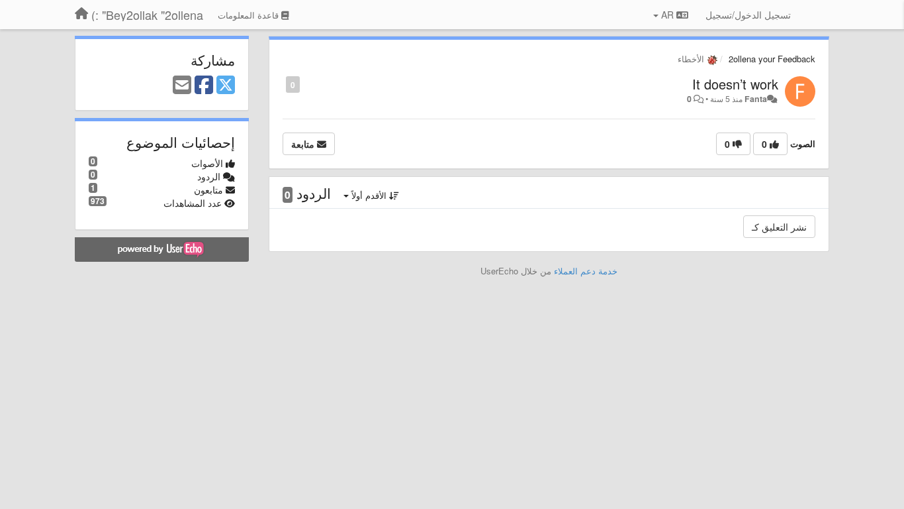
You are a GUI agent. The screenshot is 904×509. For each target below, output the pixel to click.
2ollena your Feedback (772, 58)
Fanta (756, 99)
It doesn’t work (735, 83)
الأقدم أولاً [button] (369, 195)
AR (667, 14)
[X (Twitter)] (225, 85)
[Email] (182, 85)
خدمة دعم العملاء (585, 270)
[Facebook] (204, 85)
